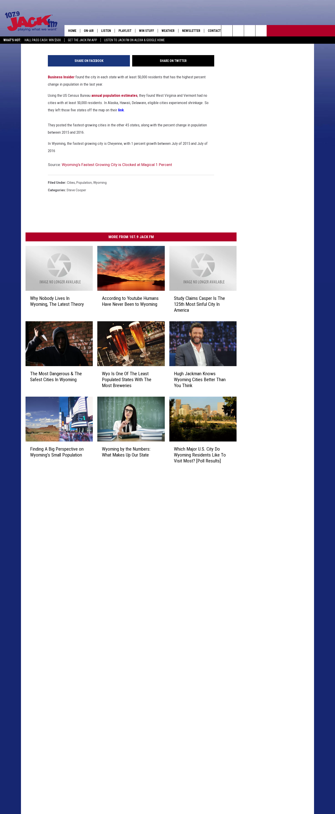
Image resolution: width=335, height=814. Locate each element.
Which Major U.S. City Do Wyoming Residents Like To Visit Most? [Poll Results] (200, 455)
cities (71, 182)
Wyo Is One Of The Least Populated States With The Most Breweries (126, 379)
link (121, 110)
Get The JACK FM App (82, 40)
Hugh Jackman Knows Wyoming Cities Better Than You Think (200, 379)
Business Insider (61, 77)
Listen (106, 31)
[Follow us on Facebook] (249, 30)
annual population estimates (114, 95)
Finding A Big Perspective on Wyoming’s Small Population (57, 452)
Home (72, 31)
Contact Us (216, 31)
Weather (168, 31)
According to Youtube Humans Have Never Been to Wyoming (130, 301)
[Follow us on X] (261, 30)
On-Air (89, 31)
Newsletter (191, 31)
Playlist (125, 31)
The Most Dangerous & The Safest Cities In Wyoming (56, 376)
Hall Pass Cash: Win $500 (43, 40)
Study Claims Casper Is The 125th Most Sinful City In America (199, 304)
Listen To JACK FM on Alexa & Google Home (134, 40)
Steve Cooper (76, 190)
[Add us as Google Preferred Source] (238, 30)
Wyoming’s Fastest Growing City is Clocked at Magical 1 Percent (117, 164)
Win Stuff (146, 31)
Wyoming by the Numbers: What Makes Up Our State (126, 452)
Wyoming (100, 182)
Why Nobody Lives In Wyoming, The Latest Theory (57, 301)
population (84, 182)
